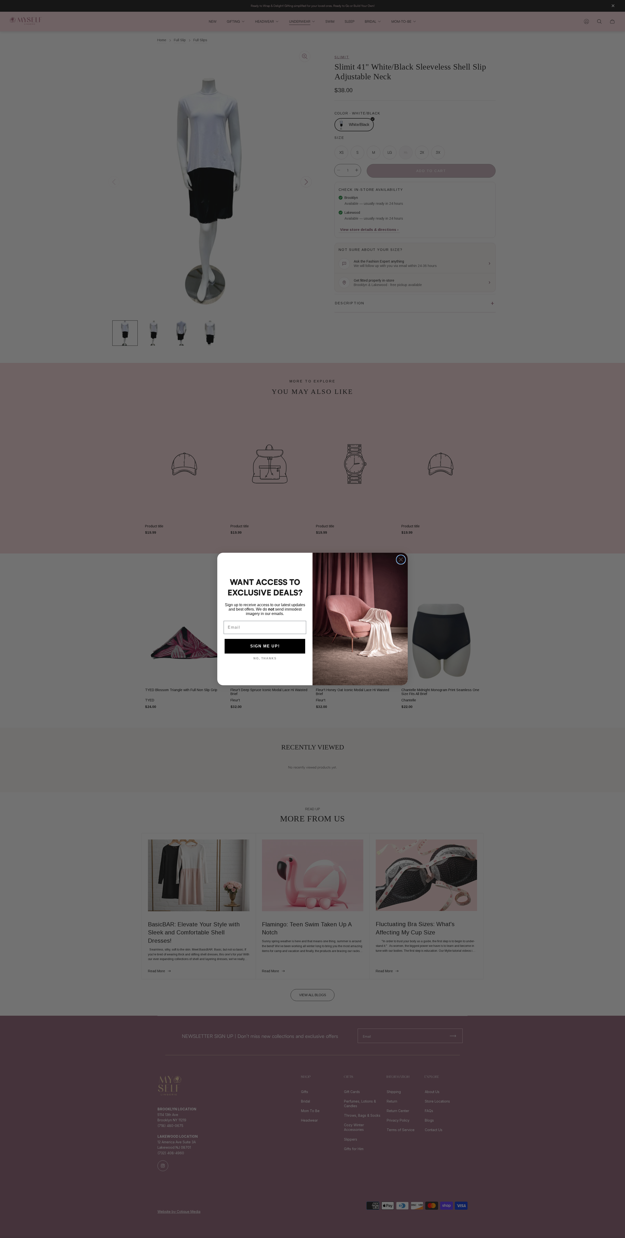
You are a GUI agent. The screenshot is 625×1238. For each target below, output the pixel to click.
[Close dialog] (400, 559)
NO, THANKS (265, 658)
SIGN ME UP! (265, 646)
